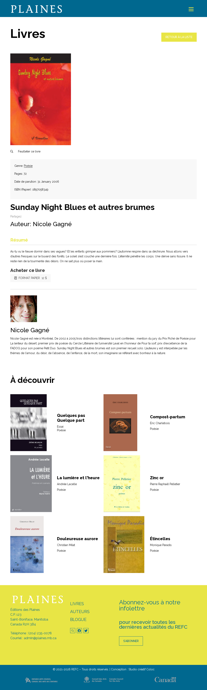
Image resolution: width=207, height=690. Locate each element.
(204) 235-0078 (40, 633)
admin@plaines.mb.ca (40, 638)
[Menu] (191, 9)
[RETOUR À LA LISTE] (179, 40)
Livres (77, 603)
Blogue (78, 619)
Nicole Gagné (52, 224)
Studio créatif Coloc (141, 669)
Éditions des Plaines (25, 610)
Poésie (28, 165)
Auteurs (80, 611)
